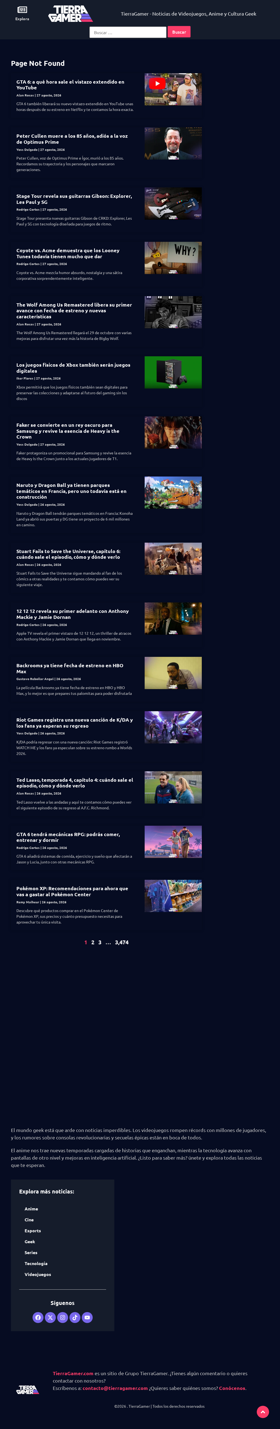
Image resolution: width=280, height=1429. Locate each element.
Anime (31, 1209)
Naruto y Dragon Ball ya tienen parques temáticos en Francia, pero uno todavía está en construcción (71, 491)
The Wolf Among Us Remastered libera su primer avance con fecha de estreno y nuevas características (74, 310)
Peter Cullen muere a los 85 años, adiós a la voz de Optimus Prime (72, 139)
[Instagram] (62, 1317)
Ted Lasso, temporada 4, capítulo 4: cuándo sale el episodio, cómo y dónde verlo (74, 783)
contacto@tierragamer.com (115, 1388)
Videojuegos (38, 1274)
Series (31, 1252)
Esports (33, 1230)
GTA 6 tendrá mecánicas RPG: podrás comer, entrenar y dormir (68, 837)
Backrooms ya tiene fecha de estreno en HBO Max (69, 668)
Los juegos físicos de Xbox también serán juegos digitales (73, 367)
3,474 (122, 942)
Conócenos (232, 1388)
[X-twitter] (50, 1317)
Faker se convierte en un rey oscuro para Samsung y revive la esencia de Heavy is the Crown (67, 431)
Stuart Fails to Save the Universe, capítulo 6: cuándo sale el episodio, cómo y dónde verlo (68, 554)
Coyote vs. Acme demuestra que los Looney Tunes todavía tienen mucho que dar (67, 253)
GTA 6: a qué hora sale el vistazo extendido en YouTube (70, 84)
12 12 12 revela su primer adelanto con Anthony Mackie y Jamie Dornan (72, 614)
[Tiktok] (74, 1317)
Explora (22, 18)
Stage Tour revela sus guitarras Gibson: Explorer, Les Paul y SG (74, 199)
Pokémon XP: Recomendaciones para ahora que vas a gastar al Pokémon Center (72, 891)
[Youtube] (87, 1317)
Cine (29, 1219)
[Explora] (22, 9)
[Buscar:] (128, 32)
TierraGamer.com (73, 1373)
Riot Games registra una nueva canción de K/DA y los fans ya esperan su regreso (74, 722)
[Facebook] (38, 1317)
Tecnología (36, 1263)
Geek (30, 1241)
